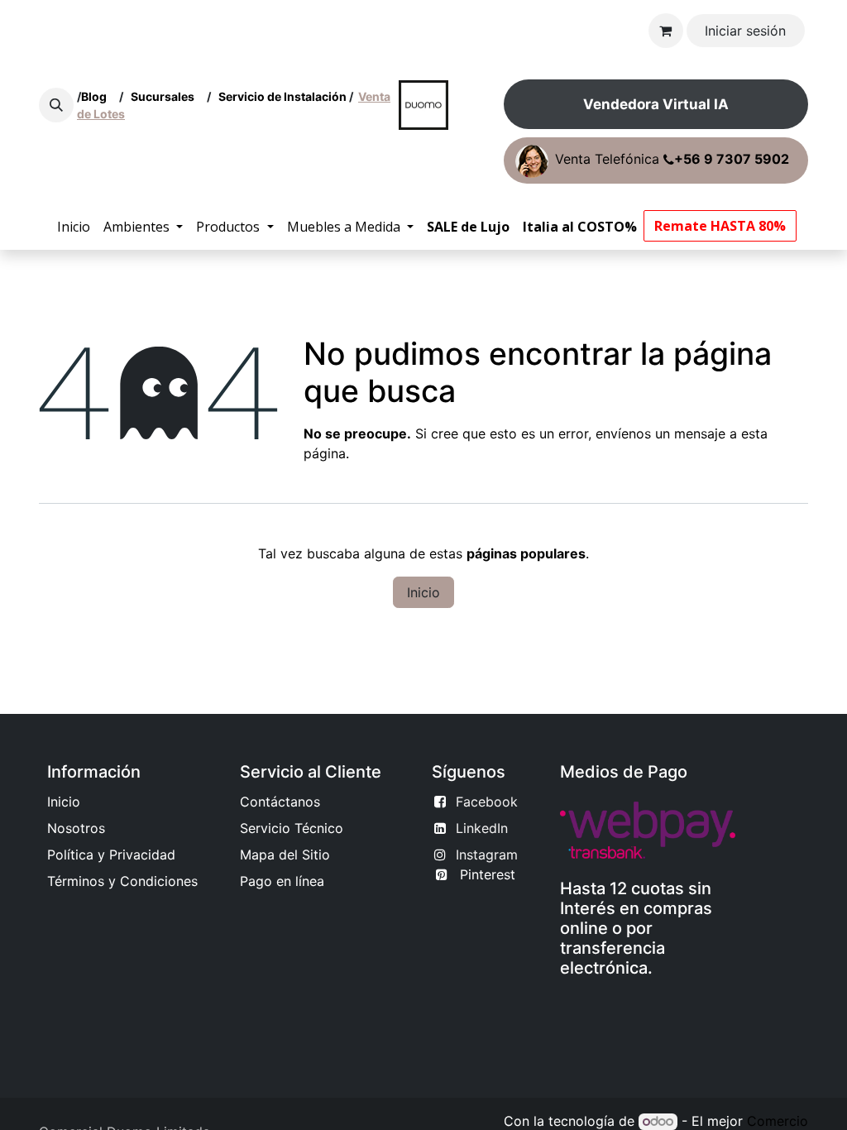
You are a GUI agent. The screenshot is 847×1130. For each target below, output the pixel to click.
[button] (56, 105)
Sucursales (166, 96)
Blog (96, 96)
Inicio (423, 592)
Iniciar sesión (745, 30)
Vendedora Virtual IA (656, 104)
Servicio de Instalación (282, 96)
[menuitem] (73, 226)
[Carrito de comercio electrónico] (665, 30)
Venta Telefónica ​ (672, 159)
